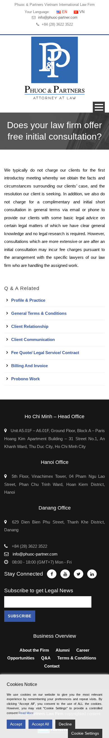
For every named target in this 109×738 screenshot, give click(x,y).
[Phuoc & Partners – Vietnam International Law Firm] (54, 67)
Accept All (40, 724)
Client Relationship (29, 326)
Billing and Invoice (29, 365)
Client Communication (33, 339)
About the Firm (34, 650)
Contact (52, 666)
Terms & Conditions (76, 658)
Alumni (63, 650)
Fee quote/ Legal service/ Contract (45, 352)
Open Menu (99, 107)
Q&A (46, 658)
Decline (65, 724)
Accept (16, 724)
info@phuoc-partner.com (57, 17)
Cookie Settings (85, 733)
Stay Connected (23, 574)
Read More (26, 713)
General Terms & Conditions (39, 313)
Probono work (25, 378)
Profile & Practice (28, 300)
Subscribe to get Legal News (38, 590)
